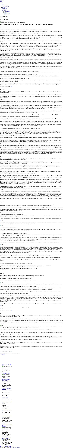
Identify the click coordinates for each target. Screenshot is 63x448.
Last (12, 446)
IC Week (3, 354)
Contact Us (5, 12)
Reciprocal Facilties (7, 11)
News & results (4, 5)
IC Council (3, 7)
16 (9, 446)
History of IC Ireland (7, 13)
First (1, 446)
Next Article (2, 353)
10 (5, 446)
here (11, 86)
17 (10, 446)
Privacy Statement (17, 447)
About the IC (4, 10)
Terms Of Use (12, 447)
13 (7, 446)
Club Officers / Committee (8, 14)
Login (1, 1)
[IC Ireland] (2, 0)
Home (3, 4)
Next (11, 446)
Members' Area (4, 8)
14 (8, 446)
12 (6, 446)
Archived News (6, 6)
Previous (3, 446)
